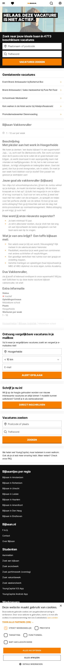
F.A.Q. (5, 530)
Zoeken (32, 439)
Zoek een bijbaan (10, 560)
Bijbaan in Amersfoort (12, 505)
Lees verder (52, 617)
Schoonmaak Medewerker (15, 98)
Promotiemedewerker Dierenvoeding (20, 114)
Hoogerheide (9, 323)
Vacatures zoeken (32, 61)
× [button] (61, 606)
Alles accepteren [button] (32, 650)
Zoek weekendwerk (11, 583)
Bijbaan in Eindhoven (12, 516)
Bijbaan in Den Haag (12, 510)
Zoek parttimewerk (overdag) (16, 571)
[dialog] (32, 636)
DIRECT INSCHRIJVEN (32, 404)
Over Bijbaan (8, 541)
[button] (32, 622)
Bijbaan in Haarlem (11, 499)
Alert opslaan (32, 375)
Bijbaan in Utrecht (10, 488)
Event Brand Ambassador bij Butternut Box (22, 82)
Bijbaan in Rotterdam (12, 483)
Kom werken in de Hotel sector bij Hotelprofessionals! (27, 106)
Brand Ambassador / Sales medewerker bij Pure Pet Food (29, 90)
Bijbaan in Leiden (10, 494)
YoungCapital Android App (15, 594)
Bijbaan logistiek (28, 323)
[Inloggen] (60, 3)
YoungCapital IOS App (13, 588)
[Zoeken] (52, 3)
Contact (6, 535)
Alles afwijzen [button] (32, 657)
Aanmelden (7, 555)
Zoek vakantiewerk (11, 577)
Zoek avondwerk (10, 566)
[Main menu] (3, 3)
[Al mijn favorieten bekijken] (12, 3)
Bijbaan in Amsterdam (12, 477)
